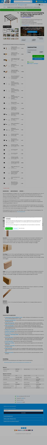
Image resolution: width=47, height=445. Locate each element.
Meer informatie (8, 226)
